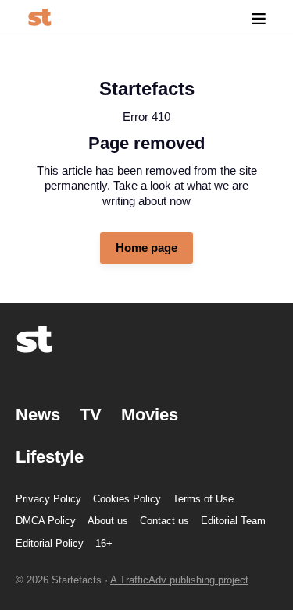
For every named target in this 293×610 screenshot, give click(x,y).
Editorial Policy (50, 543)
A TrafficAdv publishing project (179, 580)
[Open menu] (258, 18)
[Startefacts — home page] (39, 18)
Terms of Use (203, 499)
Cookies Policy (127, 499)
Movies (149, 414)
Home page (146, 247)
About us (108, 521)
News (38, 414)
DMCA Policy (46, 521)
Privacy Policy (48, 499)
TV (91, 414)
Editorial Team (233, 521)
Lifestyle (50, 456)
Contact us (164, 521)
